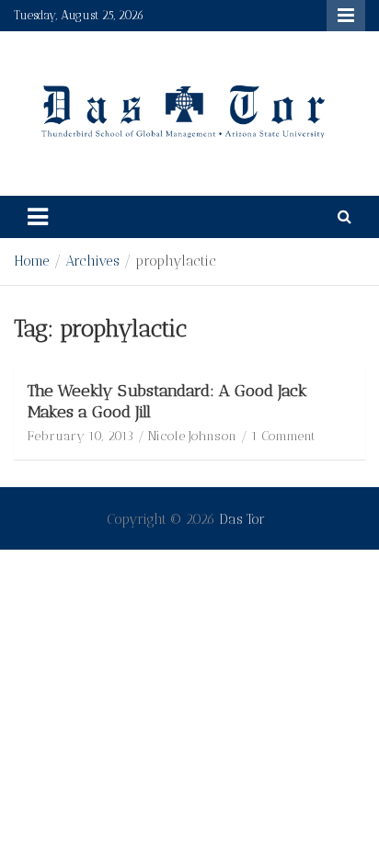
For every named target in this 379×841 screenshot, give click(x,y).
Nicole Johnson (192, 436)
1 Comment (283, 436)
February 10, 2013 (80, 436)
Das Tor (242, 519)
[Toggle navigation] (38, 217)
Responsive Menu (346, 15)
